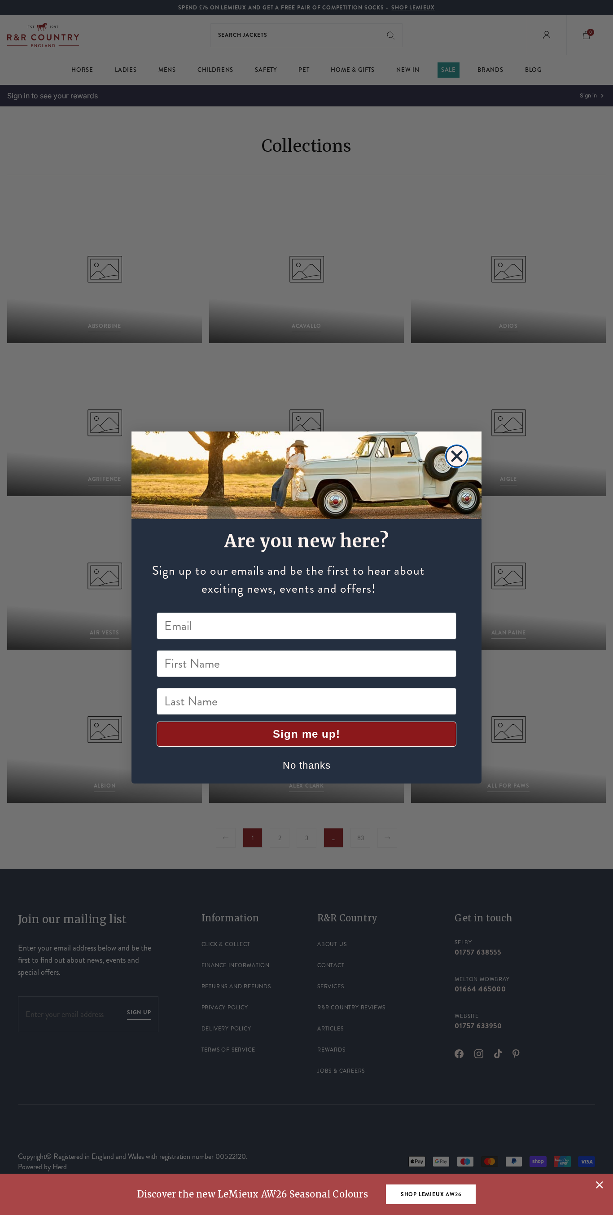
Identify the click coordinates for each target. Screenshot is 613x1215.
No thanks (307, 765)
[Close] (599, 1185)
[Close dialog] (457, 456)
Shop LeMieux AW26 (431, 1194)
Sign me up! (306, 734)
